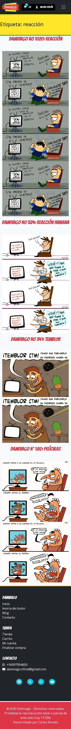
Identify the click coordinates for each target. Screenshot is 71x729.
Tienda (7, 634)
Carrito (7, 639)
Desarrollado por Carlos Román (35, 722)
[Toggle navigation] (63, 7)
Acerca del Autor (13, 608)
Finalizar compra (14, 648)
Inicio (6, 604)
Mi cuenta (9, 643)
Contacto (8, 617)
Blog (5, 613)
